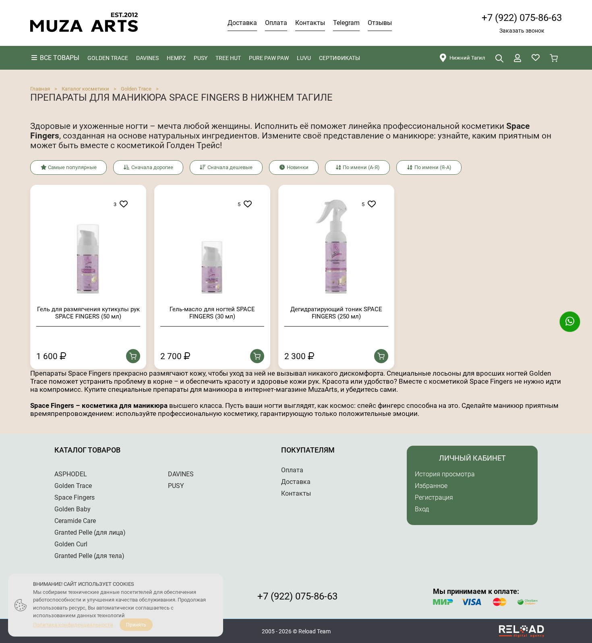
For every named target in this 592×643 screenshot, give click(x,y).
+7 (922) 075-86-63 (522, 17)
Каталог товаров (87, 450)
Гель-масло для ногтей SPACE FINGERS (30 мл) (212, 313)
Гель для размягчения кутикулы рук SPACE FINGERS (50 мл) (88, 313)
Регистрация (434, 497)
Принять (136, 625)
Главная (40, 89)
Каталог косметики (85, 89)
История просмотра (445, 474)
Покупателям (308, 450)
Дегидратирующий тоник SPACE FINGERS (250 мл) (336, 313)
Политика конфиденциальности (73, 625)
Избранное (431, 486)
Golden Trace (136, 89)
